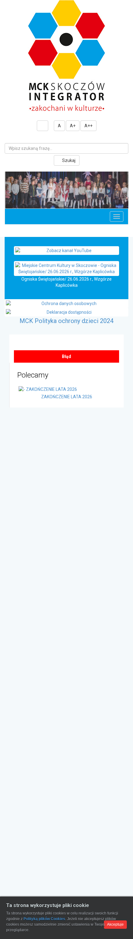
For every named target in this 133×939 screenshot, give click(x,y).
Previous (10, 194)
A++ (88, 125)
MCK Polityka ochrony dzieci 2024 (66, 327)
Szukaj (68, 160)
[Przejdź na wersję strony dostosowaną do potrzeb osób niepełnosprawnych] (42, 125)
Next (122, 194)
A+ (72, 125)
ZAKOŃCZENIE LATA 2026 (66, 402)
